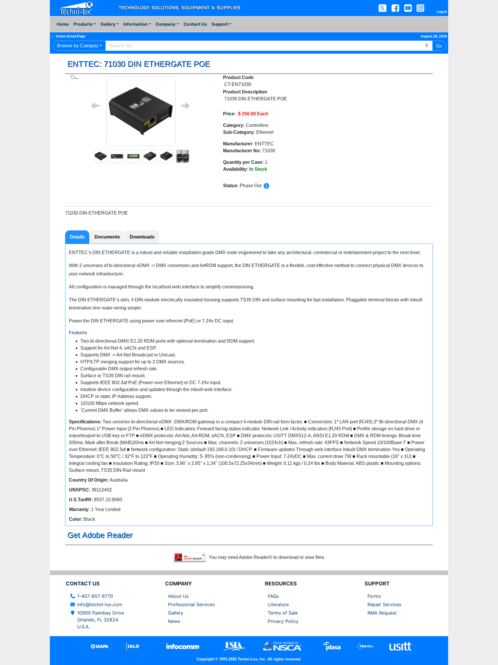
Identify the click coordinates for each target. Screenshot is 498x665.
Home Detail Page (70, 36)
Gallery (175, 613)
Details (77, 236)
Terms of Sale (283, 613)
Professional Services (191, 604)
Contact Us (195, 24)
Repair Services (384, 604)
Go (439, 46)
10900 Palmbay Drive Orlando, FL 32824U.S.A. (100, 620)
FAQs (273, 596)
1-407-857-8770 (95, 596)
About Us (178, 596)
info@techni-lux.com (99, 604)
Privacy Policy (283, 621)
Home (63, 24)
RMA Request (382, 613)
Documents (107, 236)
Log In (442, 12)
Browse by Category (78, 45)
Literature (278, 604)
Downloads (142, 236)
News (174, 621)
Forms (374, 596)
